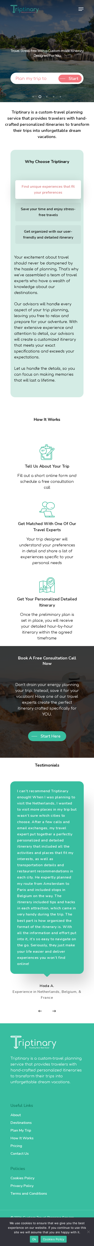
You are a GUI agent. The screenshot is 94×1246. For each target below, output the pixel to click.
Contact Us (19, 1153)
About (15, 1115)
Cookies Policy (22, 1178)
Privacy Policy (22, 1185)
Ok (34, 1239)
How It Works (22, 1138)
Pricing (16, 1145)
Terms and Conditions (28, 1193)
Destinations (21, 1122)
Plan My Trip (20, 1130)
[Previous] (39, 1011)
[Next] (54, 1011)
